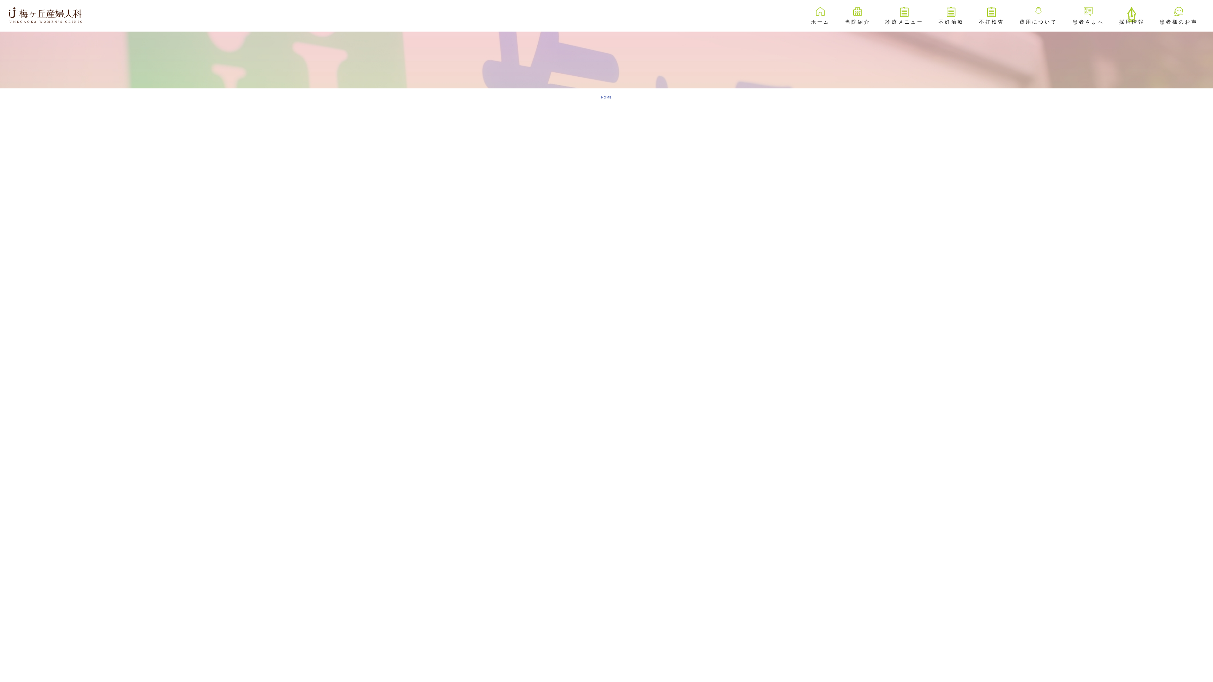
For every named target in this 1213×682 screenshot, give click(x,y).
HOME (606, 97)
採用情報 (1131, 22)
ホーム (820, 22)
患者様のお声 (1179, 22)
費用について (1038, 22)
